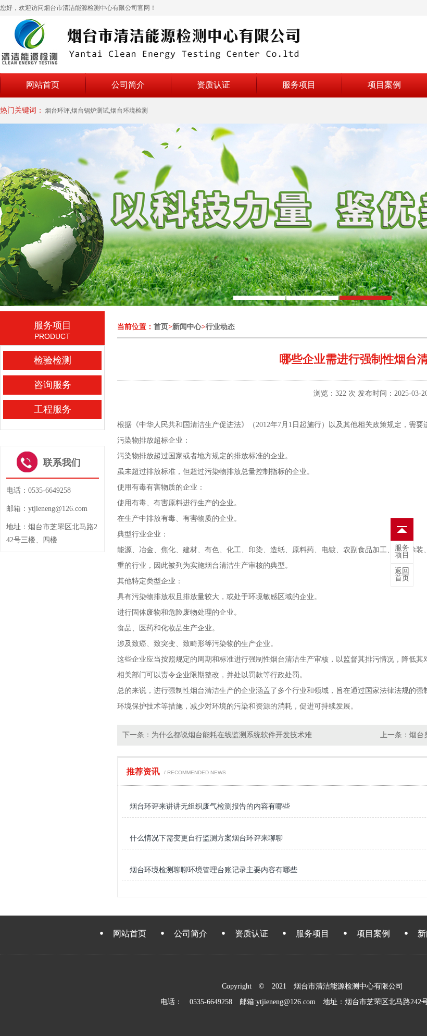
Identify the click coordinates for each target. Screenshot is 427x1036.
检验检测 (52, 360)
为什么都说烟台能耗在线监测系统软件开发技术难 (232, 735)
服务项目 (299, 84)
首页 (161, 327)
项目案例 (384, 84)
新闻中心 (187, 327)
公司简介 (128, 84)
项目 (402, 551)
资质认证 (213, 84)
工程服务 (52, 409)
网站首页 (42, 84)
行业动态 (220, 327)
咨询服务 (52, 385)
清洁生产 (204, 425)
